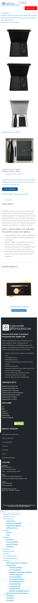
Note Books (10, 539)
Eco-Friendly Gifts (15, 570)
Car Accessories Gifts (9, 556)
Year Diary (6, 553)
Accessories (10, 521)
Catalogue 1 (10, 595)
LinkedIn (15, 194)
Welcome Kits (15, 184)
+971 (7, 483)
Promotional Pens (15, 584)
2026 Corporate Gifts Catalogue (16, 563)
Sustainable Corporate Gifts (10, 434)
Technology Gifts (7, 442)
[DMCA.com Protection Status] (19, 423)
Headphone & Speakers (13, 525)
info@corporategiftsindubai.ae (12, 476)
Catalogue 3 (10, 600)
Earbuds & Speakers (15, 567)
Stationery (5, 450)
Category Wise (11, 565)
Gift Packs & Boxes (9, 551)
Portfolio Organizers (16, 574)
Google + (21, 194)
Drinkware (5, 446)
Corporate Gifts (12, 180)
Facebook (5, 194)
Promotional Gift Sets (16, 581)
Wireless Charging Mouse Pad (19, 591)
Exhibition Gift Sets (7, 182)
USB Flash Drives (11, 528)
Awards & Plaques (12, 544)
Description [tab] (8, 200)
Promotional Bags (12, 542)
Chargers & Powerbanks (14, 523)
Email (26, 194)
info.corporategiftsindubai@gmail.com (14, 478)
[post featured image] (19, 289)
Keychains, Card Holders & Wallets (20, 572)
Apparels (6, 549)
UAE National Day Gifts (10, 558)
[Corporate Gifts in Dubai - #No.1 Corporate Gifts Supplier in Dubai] (10, 4)
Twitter (10, 194)
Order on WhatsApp (10, 189)
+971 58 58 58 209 (7, 485)
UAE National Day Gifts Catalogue (17, 593)
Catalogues (6, 560)
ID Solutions (10, 546)
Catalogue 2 (10, 598)
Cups (8, 535)
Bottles (8, 532)
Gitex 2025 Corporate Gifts (21, 182)
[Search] (19, 511)
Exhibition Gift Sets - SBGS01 (19, 307)
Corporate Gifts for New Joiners (27, 180)
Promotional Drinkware (16, 579)
